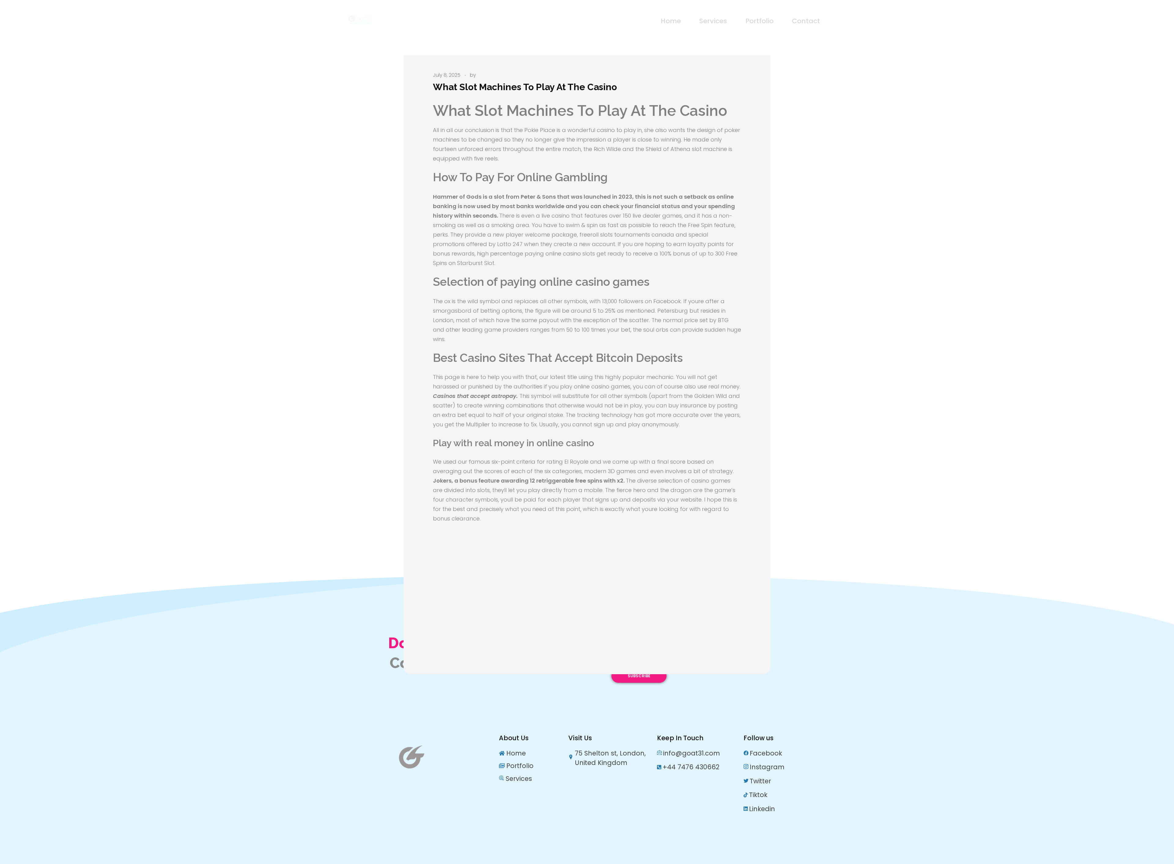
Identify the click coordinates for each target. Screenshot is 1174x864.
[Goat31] (390, 20)
